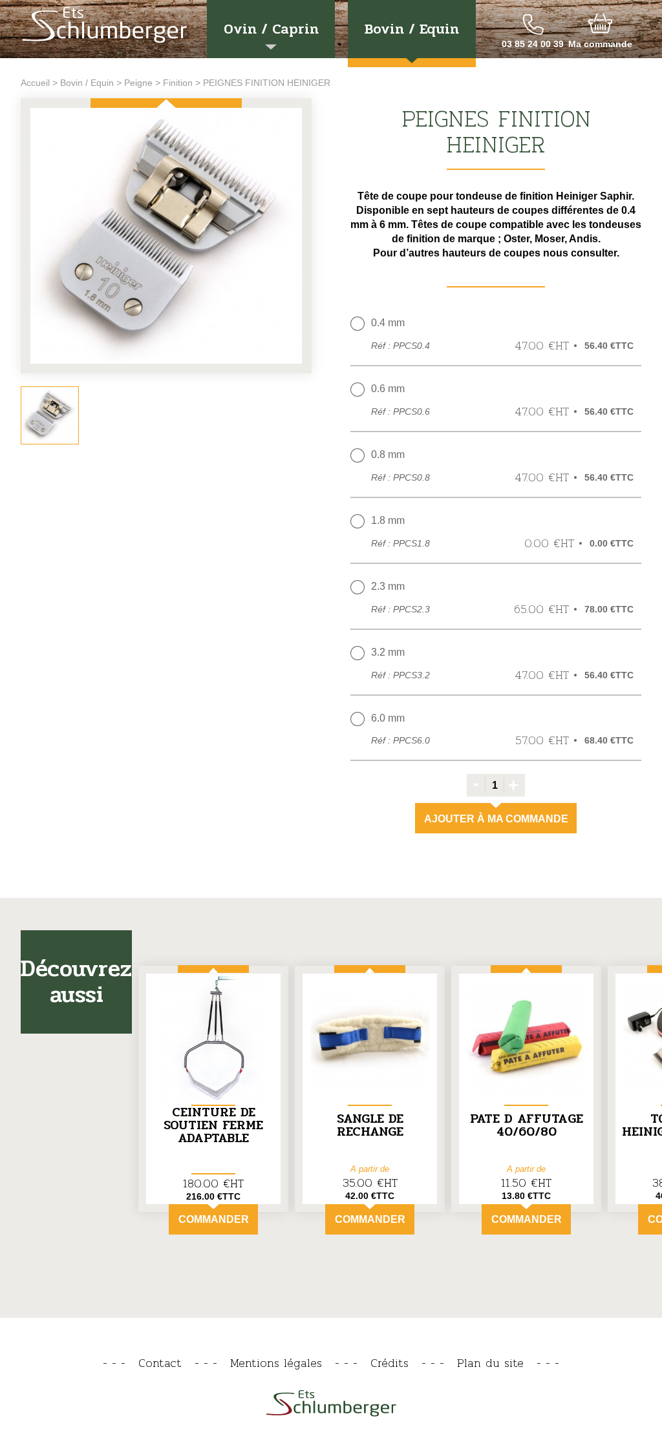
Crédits (389, 1362)
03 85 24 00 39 (533, 44)
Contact (160, 1362)
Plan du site (490, 1362)
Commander (213, 1219)
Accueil (35, 83)
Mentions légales (276, 1362)
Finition (178, 83)
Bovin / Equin (412, 29)
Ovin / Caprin (271, 29)
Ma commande (600, 44)
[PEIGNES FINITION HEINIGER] (166, 237)
